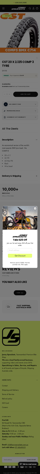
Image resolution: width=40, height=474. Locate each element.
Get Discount (20, 255)
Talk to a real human (30, 464)
